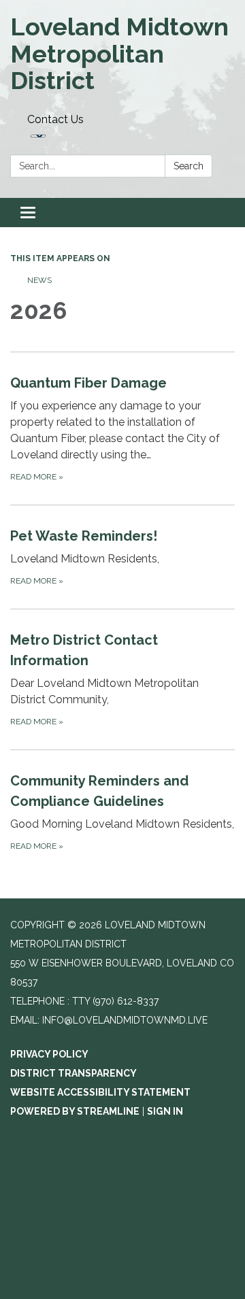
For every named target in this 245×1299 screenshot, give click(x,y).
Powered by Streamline (75, 1111)
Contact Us (55, 119)
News (39, 280)
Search (188, 166)
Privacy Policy (49, 1054)
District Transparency (73, 1073)
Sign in (165, 1111)
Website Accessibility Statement (100, 1092)
